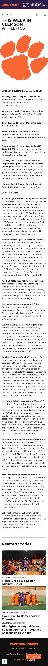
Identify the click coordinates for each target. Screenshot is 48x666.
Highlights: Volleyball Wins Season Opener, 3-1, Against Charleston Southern (21, 629)
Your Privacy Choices (14, 654)
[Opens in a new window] (38, 5)
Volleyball (7, 577)
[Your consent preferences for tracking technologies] (4, 661)
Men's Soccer (7, 613)
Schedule (33, 5)
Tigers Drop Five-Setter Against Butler (18, 582)
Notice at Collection (33, 654)
